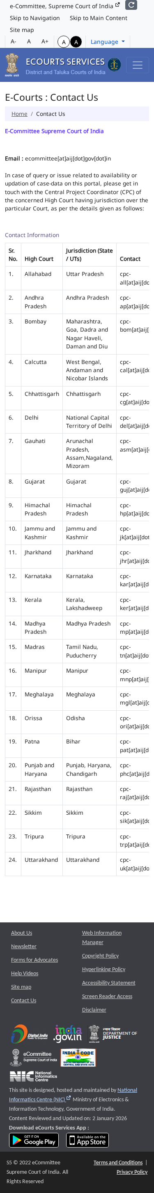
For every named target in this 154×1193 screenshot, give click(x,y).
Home (19, 113)
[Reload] (131, 5)
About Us (21, 933)
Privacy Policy (132, 1172)
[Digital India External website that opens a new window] (29, 1035)
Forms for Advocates (34, 960)
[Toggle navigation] (137, 65)
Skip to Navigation (35, 18)
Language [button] (105, 41)
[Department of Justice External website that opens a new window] (113, 1035)
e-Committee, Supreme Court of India (62, 6)
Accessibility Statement (109, 983)
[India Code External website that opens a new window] (78, 1059)
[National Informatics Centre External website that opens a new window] (33, 1078)
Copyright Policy (100, 956)
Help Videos (24, 973)
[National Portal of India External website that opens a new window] (68, 1035)
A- (13, 41)
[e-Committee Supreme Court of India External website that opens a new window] (33, 1059)
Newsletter (24, 946)
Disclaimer (94, 1010)
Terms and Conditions (118, 1163)
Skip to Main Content (98, 18)
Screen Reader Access (107, 996)
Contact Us (23, 1000)
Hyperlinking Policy (103, 969)
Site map (22, 30)
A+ (44, 41)
